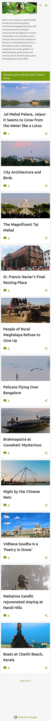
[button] (46, 133)
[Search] (40, 5)
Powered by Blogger (27, 717)
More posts (25, 681)
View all (6, 78)
